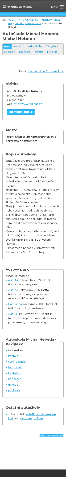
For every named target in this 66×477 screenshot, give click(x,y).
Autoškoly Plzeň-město (28, 23)
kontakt (18, 46)
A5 (16, 290)
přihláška (52, 51)
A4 (16, 280)
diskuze (39, 51)
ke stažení (9, 51)
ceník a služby (34, 46)
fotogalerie (52, 46)
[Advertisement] (34, 65)
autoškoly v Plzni (32, 418)
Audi (11, 280)
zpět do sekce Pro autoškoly (45, 71)
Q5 (16, 313)
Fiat (10, 304)
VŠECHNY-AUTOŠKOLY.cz (23, 19)
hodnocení (25, 51)
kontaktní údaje (21, 111)
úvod (7, 46)
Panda (17, 304)
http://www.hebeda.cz (28, 103)
